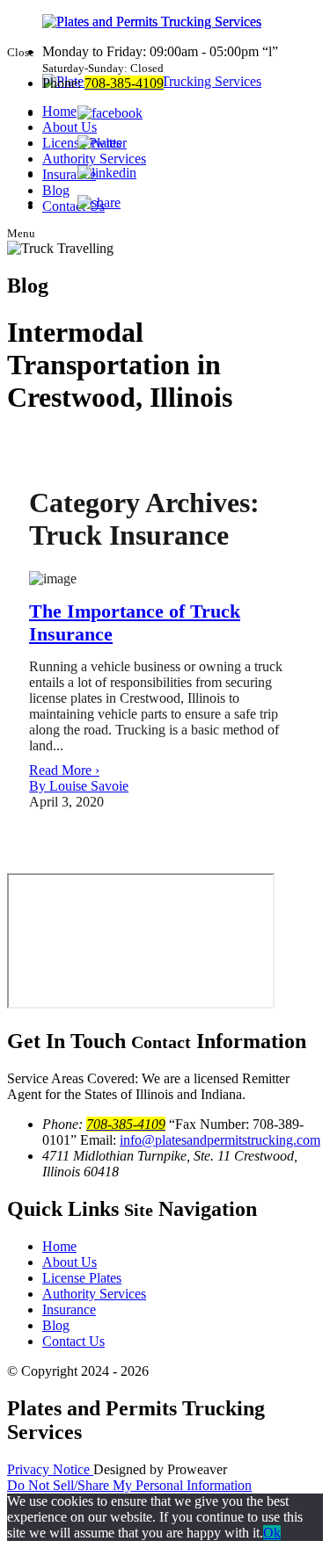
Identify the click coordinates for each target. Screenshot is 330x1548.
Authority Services (94, 1293)
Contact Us (73, 1341)
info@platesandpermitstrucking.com (220, 1139)
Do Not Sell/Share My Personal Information (129, 1485)
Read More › (64, 770)
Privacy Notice (50, 1469)
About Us (69, 1262)
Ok (272, 1532)
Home (59, 1246)
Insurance (69, 1309)
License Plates (81, 1277)
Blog (56, 1325)
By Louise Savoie (78, 785)
